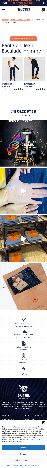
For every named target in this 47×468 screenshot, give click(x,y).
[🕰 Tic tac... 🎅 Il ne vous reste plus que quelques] (23, 286)
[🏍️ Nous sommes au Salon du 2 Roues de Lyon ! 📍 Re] (23, 143)
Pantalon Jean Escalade (20, 20)
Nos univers (5, 416)
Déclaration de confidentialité (30, 465)
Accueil (5, 20)
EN (6, 3)
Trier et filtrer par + (23, 38)
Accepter (23, 448)
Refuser (23, 454)
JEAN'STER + (15, 1)
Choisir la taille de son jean (33, 416)
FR (3, 3)
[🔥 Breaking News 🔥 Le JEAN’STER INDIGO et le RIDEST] (23, 238)
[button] (43, 422)
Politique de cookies (12, 465)
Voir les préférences (23, 460)
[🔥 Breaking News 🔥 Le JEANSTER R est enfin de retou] (23, 191)
